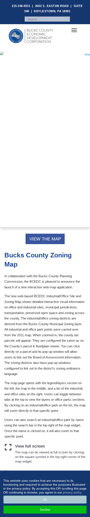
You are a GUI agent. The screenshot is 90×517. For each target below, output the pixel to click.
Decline (45, 509)
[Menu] (74, 30)
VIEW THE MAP (45, 239)
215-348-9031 (21, 6)
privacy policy (72, 492)
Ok (45, 499)
